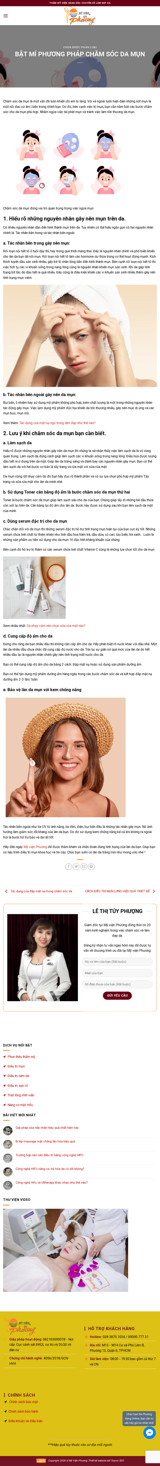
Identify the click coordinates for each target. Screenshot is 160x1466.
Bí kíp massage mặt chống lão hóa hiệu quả (45, 1141)
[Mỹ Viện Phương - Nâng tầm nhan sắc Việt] (80, 15)
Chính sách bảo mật (23, 1402)
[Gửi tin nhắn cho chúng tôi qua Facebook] (149, 1433)
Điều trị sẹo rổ (18, 1086)
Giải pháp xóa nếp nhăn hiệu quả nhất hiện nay (47, 1128)
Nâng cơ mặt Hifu (20, 1105)
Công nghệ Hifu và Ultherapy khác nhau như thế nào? (52, 1182)
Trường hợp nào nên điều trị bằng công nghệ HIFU (49, 1155)
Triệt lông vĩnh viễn (21, 1095)
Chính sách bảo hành (23, 1411)
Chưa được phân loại (80, 47)
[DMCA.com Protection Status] (41, 1460)
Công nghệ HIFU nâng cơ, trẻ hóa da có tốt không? (50, 1169)
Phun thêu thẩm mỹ (21, 1057)
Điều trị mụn (16, 1066)
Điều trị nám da (18, 1076)
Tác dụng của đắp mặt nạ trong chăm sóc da (41, 891)
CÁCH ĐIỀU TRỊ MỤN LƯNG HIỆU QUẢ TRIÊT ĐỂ (117, 891)
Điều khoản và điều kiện (25, 1421)
